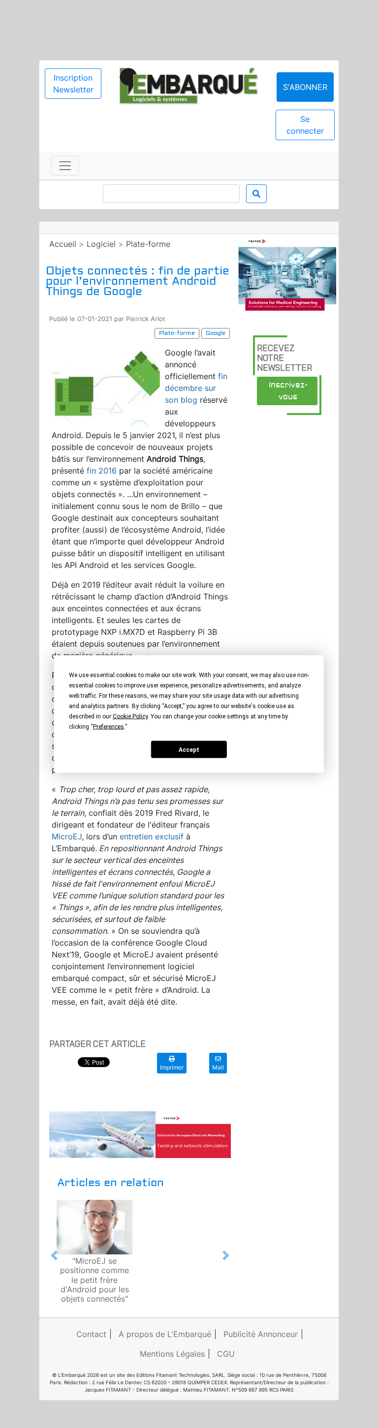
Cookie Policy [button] (130, 716)
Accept (189, 749)
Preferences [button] (108, 726)
